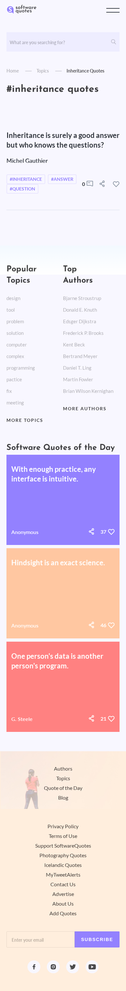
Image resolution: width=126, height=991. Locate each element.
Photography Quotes (63, 855)
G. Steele (22, 719)
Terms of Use (63, 836)
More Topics (24, 420)
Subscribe (97, 939)
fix (9, 391)
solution (15, 333)
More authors (85, 408)
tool (10, 310)
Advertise (63, 894)
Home (12, 70)
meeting (15, 402)
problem (15, 321)
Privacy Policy (63, 826)
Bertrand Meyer (80, 356)
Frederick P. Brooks (83, 333)
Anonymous (24, 532)
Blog (63, 798)
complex (15, 356)
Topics (43, 70)
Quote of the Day (63, 788)
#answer (62, 179)
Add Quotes (63, 913)
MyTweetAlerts (63, 875)
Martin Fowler (78, 379)
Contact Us (63, 884)
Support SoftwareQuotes (63, 846)
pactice (14, 379)
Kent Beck (74, 344)
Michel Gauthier (27, 160)
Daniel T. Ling (77, 368)
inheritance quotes (85, 70)
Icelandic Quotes (63, 865)
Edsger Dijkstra (79, 321)
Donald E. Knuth (80, 310)
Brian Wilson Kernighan (88, 391)
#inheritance (26, 179)
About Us (63, 904)
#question (22, 188)
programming (20, 368)
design (13, 298)
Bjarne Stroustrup (82, 298)
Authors (63, 769)
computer (16, 344)
